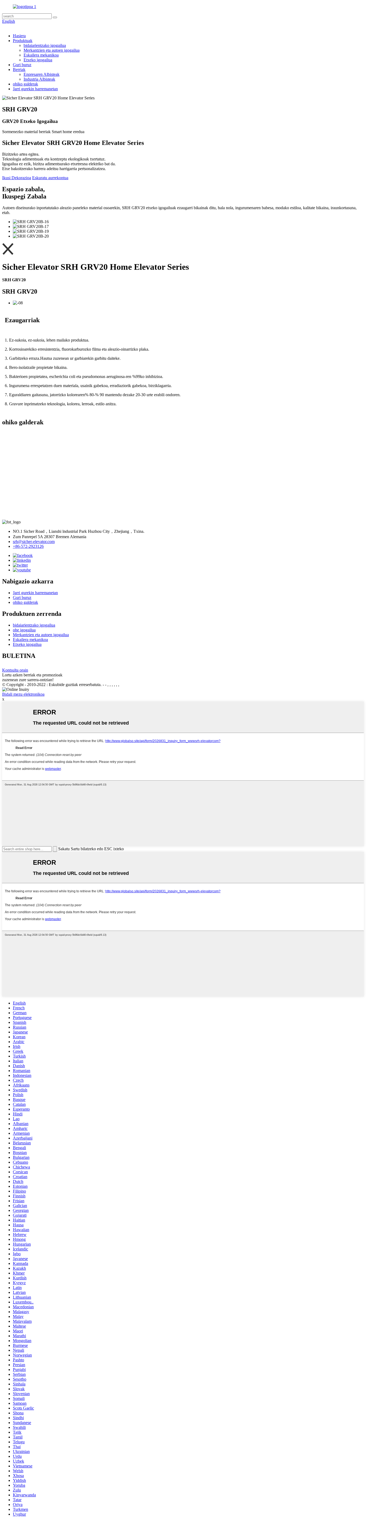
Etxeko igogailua (38, 60)
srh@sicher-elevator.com (34, 541)
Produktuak (22, 40)
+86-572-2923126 (28, 546)
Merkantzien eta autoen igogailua (52, 50)
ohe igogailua (24, 630)
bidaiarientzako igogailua (45, 45)
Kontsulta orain (15, 670)
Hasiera (19, 35)
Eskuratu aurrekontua (50, 177)
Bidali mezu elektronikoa (23, 694)
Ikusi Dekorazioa (16, 177)
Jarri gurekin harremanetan (35, 89)
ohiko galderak (25, 84)
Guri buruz (22, 64)
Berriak (19, 69)
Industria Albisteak (39, 79)
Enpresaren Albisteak (41, 74)
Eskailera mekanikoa (41, 55)
